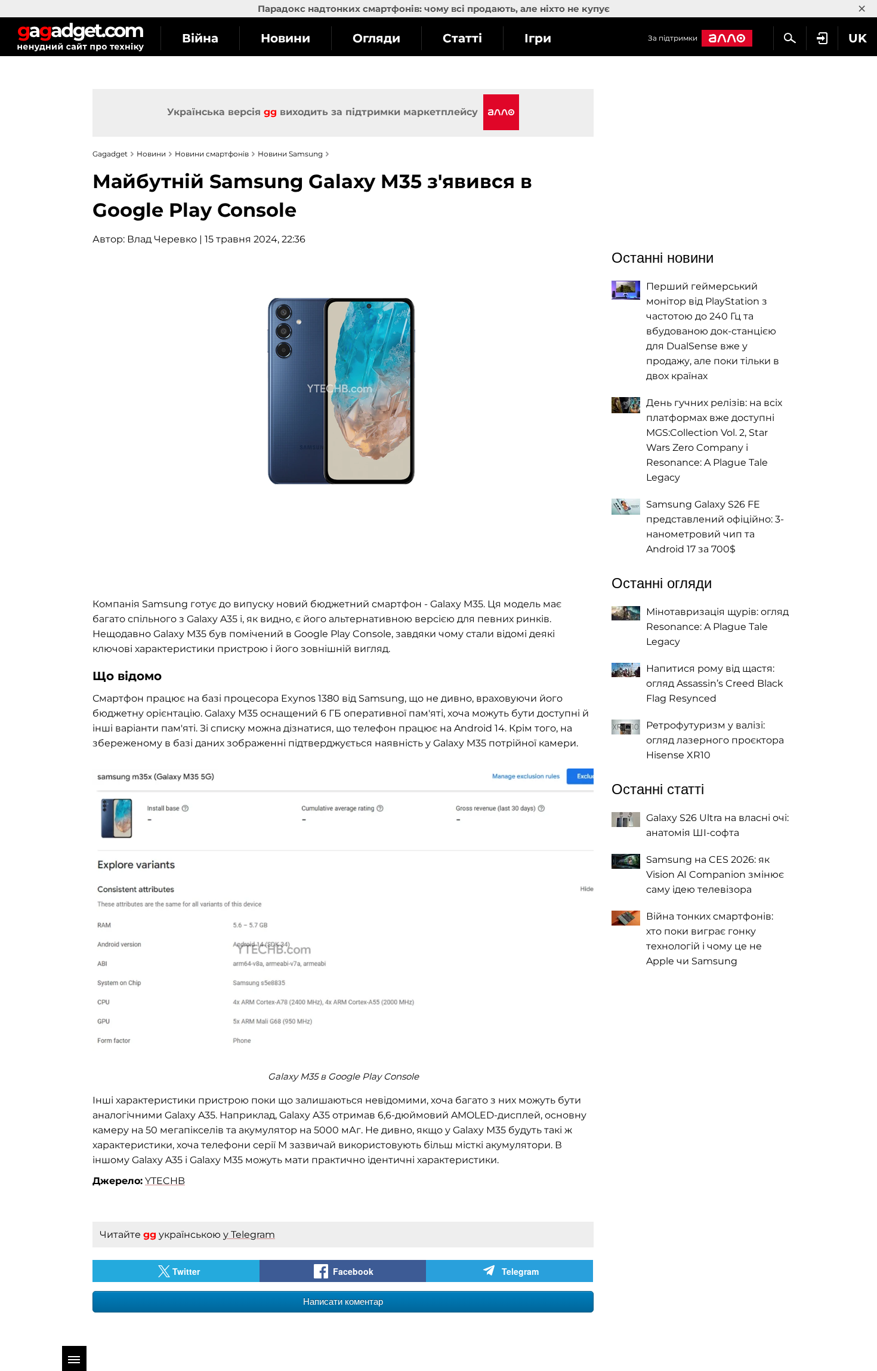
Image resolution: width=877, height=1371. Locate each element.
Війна (200, 38)
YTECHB (165, 1180)
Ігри (537, 38)
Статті (462, 38)
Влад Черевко (162, 239)
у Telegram (249, 1234)
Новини (285, 38)
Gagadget (80, 36)
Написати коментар (343, 1301)
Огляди (376, 38)
